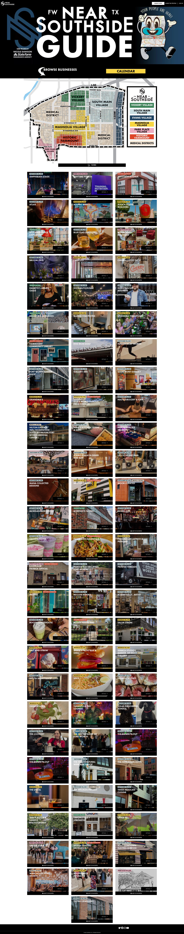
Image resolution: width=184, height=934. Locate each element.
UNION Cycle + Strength (82, 819)
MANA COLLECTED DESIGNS (38, 484)
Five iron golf (82, 343)
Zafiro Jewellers (83, 901)
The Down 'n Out (127, 734)
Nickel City (124, 511)
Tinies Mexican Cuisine (126, 791)
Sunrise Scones (127, 678)
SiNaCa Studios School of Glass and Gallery (130, 653)
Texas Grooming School (128, 707)
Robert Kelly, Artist (129, 594)
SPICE (76, 678)
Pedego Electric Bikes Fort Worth (86, 568)
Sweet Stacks (37, 706)
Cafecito (79, 260)
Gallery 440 (80, 371)
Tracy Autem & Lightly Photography (37, 820)
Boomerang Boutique (125, 233)
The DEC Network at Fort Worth (85, 735)
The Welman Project (85, 789)
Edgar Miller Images (41, 316)
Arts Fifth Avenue (128, 176)
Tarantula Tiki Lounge (82, 707)
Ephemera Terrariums (130, 316)
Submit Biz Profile (170, 3)
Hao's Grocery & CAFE (130, 399)
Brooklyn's (36, 260)
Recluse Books (82, 594)
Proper (33, 594)
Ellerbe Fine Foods (84, 316)
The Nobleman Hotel (130, 761)
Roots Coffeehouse (41, 622)
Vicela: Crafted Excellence (82, 847)
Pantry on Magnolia (86, 539)
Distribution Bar (84, 288)
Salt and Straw (38, 650)
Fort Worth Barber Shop (40, 373)
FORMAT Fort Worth (129, 343)
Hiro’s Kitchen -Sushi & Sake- (86, 428)
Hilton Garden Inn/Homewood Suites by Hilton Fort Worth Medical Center (41, 432)
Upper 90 (123, 817)
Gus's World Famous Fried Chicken (86, 402)
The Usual (35, 789)
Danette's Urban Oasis (39, 289)
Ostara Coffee (37, 539)
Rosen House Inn (84, 622)
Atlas (32, 204)
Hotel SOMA (36, 455)
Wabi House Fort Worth (39, 874)
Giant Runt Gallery (129, 371)
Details (60, 192)
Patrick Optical (38, 568)
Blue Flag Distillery (85, 232)
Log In (181, 3)
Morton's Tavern (84, 511)
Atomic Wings (82, 204)
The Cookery (36, 734)
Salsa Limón (125, 622)
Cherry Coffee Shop (129, 260)
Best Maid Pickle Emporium (38, 233)
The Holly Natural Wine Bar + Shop (84, 763)
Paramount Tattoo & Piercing (130, 540)
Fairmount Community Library (41, 345)
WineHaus (124, 873)
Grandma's (36, 399)
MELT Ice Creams (83, 483)
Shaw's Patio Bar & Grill (85, 651)
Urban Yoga (36, 845)
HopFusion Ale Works (126, 428)
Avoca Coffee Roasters (126, 206)
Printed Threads (127, 566)
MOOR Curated (126, 483)
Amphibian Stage (39, 176)
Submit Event (158, 3)
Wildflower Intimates (81, 874)
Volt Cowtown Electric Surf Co (127, 847)
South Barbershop (40, 678)
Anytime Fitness (83, 176)
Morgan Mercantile (41, 511)
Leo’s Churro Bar (128, 455)
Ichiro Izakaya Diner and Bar (86, 456)
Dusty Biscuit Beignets (125, 289)
